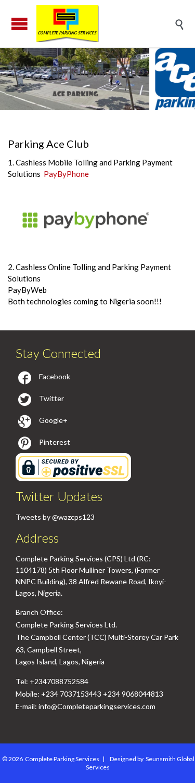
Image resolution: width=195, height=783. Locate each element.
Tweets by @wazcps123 (55, 516)
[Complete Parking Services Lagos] (105, 23)
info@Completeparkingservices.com (96, 706)
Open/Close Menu (19, 24)
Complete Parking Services (62, 759)
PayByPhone (66, 173)
